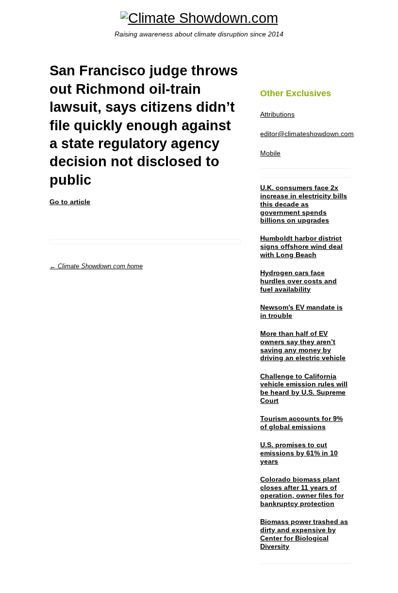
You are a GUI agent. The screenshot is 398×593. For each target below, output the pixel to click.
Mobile (270, 153)
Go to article (70, 202)
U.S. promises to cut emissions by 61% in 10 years (299, 453)
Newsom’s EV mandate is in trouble (301, 311)
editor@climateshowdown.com (307, 134)
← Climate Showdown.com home (96, 266)
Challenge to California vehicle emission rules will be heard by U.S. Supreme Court (304, 388)
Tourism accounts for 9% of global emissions (301, 423)
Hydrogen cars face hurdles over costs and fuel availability (298, 281)
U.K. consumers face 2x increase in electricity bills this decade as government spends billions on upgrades (303, 204)
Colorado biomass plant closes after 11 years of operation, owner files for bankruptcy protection (302, 491)
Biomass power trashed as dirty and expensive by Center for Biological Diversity (304, 534)
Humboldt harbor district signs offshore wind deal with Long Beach (301, 246)
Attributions (277, 114)
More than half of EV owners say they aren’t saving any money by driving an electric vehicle (303, 346)
